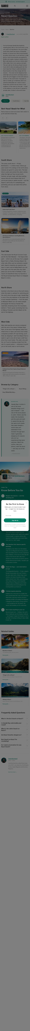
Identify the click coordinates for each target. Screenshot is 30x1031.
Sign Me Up (15, 520)
